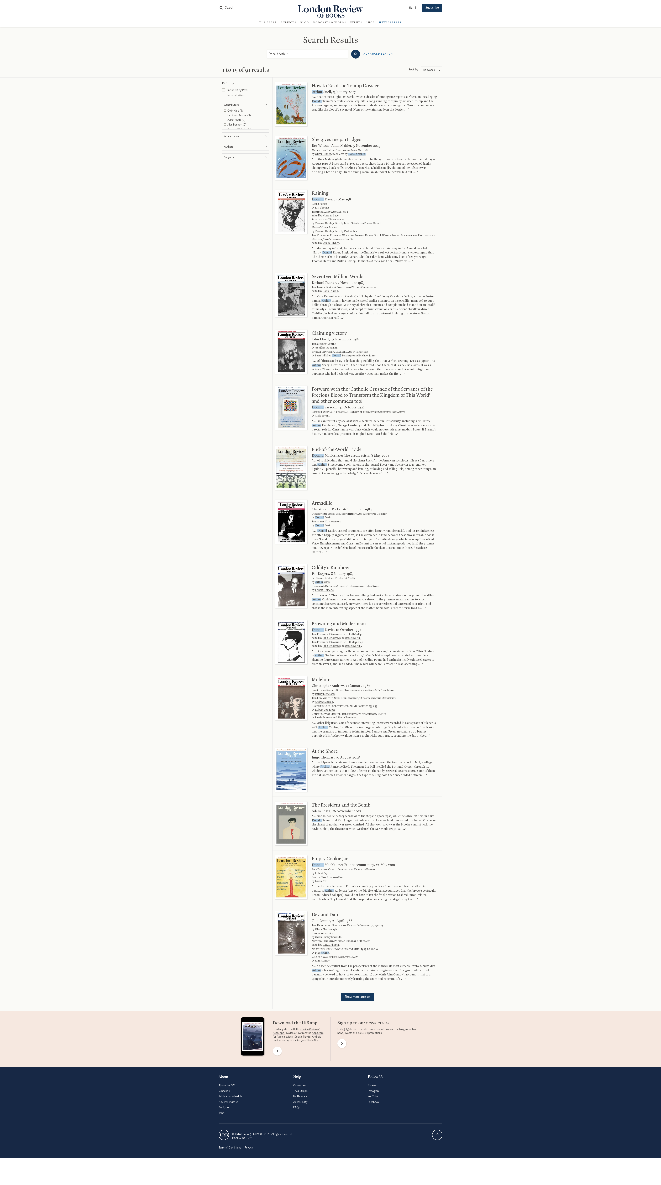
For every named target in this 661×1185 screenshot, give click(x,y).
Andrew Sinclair (324, 702)
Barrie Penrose (323, 717)
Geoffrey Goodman (326, 347)
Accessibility (300, 1102)
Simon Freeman (347, 717)
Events (356, 22)
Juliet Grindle (352, 223)
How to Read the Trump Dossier (345, 86)
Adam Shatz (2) (236, 120)
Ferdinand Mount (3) (239, 115)
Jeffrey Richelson (325, 694)
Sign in (412, 7)
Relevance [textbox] (429, 70)
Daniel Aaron (330, 291)
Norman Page (331, 215)
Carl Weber (350, 231)
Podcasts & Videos (329, 22)
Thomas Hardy (323, 223)
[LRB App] (252, 1037)
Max (322, 953)
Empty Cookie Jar (330, 858)
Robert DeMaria (324, 590)
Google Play (301, 1036)
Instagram (374, 1091)
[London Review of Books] (224, 1135)
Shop (370, 22)
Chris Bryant (322, 415)
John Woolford (331, 638)
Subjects (288, 22)
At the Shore (325, 751)
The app (300, 1091)
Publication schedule (230, 1096)
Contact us (299, 1085)
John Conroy (322, 960)
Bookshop (224, 1107)
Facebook (373, 1102)
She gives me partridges (336, 139)
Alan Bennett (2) (236, 124)
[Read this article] (291, 104)
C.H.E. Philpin (331, 945)
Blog (304, 22)
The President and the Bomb (341, 805)
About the (227, 1085)
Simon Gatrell (373, 223)
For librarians (300, 1096)
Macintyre (343, 355)
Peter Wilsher (323, 355)
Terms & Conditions (230, 1147)
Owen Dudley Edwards (328, 937)
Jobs (221, 1113)
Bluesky (372, 1085)
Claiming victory (329, 333)
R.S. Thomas (322, 207)
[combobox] (431, 69)
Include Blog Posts (238, 90)
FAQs (296, 1107)
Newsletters (390, 22)
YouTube (373, 1096)
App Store (317, 1033)
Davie (323, 517)
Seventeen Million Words (337, 276)
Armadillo (322, 503)
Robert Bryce (322, 873)
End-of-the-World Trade (336, 449)
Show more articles (357, 997)
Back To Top (437, 1135)
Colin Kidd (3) (235, 110)
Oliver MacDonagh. (326, 929)
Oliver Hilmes (323, 154)
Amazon (292, 1040)
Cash (322, 582)
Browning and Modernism (339, 623)
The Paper (268, 22)
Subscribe (432, 7)
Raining (320, 193)
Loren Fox (321, 881)
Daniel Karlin (353, 638)
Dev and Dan (325, 914)
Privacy (249, 1147)
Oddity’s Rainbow (330, 567)
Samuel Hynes (331, 243)
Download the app (295, 1023)
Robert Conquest (325, 710)
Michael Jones (367, 355)
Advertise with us (228, 1102)
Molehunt (322, 679)
